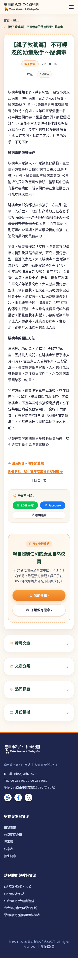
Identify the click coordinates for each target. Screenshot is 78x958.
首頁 (7, 20)
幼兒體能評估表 (14, 894)
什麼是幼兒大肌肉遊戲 (19, 901)
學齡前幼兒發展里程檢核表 (22, 915)
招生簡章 (10, 856)
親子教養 (30, 64)
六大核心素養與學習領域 (20, 908)
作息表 (8, 849)
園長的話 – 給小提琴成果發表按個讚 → (35, 471)
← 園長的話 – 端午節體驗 (26, 463)
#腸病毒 (44, 74)
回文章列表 (39, 480)
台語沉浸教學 (13, 835)
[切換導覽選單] (71, 7)
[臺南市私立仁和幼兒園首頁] (21, 7)
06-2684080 (39, 780)
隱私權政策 (48, 946)
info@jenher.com (25, 773)
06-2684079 (19, 780)
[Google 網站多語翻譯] (28, 797)
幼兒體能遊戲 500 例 (18, 887)
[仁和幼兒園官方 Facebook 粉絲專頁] (18, 797)
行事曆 (8, 842)
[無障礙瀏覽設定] (8, 797)
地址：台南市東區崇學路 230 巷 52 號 (29, 787)
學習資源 (10, 828)
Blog (16, 20)
